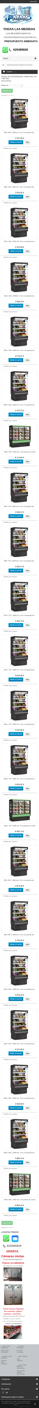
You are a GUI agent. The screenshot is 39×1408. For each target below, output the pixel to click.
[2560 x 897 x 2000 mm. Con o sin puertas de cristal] (19, 1134)
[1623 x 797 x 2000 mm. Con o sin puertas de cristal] (19, 651)
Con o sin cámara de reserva (12, 1321)
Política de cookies (24, 1406)
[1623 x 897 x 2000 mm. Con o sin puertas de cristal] (19, 1025)
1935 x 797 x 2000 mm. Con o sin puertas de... (19, 724)
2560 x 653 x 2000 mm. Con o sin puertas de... (19, 405)
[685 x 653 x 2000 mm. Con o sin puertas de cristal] (19, 113)
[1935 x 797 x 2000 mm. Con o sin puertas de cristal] (19, 705)
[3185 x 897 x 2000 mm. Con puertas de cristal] (19, 1185)
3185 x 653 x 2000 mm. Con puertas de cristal (19, 452)
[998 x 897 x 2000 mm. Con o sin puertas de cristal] (19, 916)
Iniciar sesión (33, 1)
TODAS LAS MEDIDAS (13, 1324)
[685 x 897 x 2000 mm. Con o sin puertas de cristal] (19, 861)
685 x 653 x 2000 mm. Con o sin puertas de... (19, 132)
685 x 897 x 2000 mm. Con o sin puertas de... (19, 880)
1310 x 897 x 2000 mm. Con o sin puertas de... (19, 989)
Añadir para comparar (11, 148)
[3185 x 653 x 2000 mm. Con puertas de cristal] (19, 437)
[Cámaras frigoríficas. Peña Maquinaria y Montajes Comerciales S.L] (19, 15)
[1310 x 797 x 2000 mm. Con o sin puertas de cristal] (19, 596)
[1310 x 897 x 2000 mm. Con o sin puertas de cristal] (19, 970)
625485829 (14, 1245)
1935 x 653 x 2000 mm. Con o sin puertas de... (19, 350)
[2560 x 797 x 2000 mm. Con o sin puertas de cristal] (19, 760)
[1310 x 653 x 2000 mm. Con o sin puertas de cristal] (19, 222)
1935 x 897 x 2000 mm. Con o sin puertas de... (19, 1098)
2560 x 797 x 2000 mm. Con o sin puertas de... (19, 779)
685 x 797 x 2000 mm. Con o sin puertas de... (19, 506)
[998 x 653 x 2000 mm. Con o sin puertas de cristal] (19, 168)
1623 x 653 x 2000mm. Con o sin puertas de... (19, 296)
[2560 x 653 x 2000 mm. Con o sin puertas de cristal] (19, 386)
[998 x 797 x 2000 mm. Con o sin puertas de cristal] (19, 542)
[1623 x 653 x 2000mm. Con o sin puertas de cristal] (19, 277)
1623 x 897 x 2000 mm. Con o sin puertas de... (19, 1044)
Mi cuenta (5, 1389)
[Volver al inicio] (3, 65)
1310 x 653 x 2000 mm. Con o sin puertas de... (19, 241)
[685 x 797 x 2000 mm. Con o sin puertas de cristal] (19, 487)
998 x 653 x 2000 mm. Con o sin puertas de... (19, 187)
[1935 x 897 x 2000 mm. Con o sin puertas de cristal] (19, 1079)
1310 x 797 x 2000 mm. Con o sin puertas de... (19, 615)
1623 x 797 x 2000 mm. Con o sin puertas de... (19, 670)
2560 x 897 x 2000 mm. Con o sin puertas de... (19, 1153)
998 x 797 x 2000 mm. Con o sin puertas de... (19, 561)
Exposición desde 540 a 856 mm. (14, 1316)
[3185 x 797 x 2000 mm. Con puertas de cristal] (19, 811)
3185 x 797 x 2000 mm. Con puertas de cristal (19, 826)
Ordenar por (4, 85)
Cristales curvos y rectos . (12, 1319)
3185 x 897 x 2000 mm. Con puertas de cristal (19, 1200)
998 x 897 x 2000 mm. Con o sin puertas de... (19, 935)
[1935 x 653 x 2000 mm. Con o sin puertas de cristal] (19, 331)
